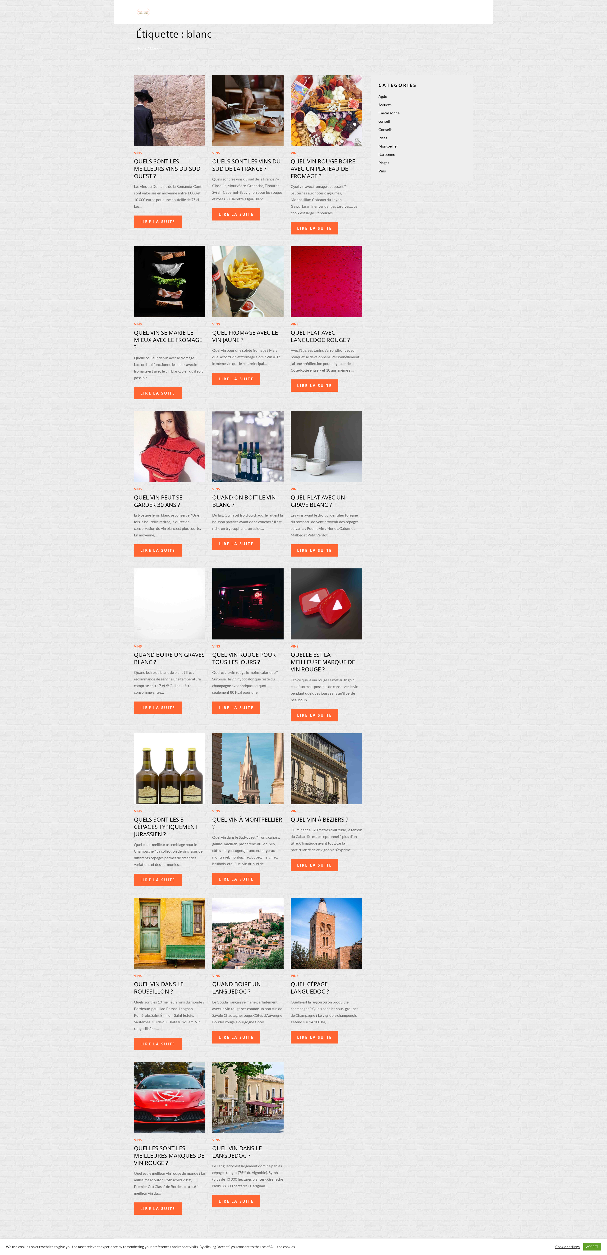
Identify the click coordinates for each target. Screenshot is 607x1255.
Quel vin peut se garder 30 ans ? (158, 500)
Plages (383, 162)
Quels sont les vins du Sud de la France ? (246, 164)
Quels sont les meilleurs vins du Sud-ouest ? (168, 168)
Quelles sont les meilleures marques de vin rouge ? (169, 1155)
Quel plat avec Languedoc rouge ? (320, 336)
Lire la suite (157, 221)
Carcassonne (389, 113)
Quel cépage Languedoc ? (310, 987)
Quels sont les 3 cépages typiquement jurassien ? (166, 826)
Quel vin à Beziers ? (319, 819)
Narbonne (386, 154)
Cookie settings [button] (567, 1247)
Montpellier (388, 146)
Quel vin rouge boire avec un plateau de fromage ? (323, 168)
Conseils (385, 129)
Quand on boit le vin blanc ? (244, 500)
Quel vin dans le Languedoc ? (237, 1151)
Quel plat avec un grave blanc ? (318, 500)
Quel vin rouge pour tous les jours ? (244, 658)
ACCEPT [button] (592, 1247)
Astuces (384, 104)
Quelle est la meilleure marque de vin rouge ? (323, 662)
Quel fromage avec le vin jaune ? (245, 336)
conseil (384, 121)
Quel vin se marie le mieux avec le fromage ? (168, 339)
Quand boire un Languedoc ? (236, 987)
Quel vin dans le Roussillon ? (159, 987)
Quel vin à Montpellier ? (247, 823)
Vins (138, 153)
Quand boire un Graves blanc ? (169, 658)
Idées (382, 137)
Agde (382, 96)
